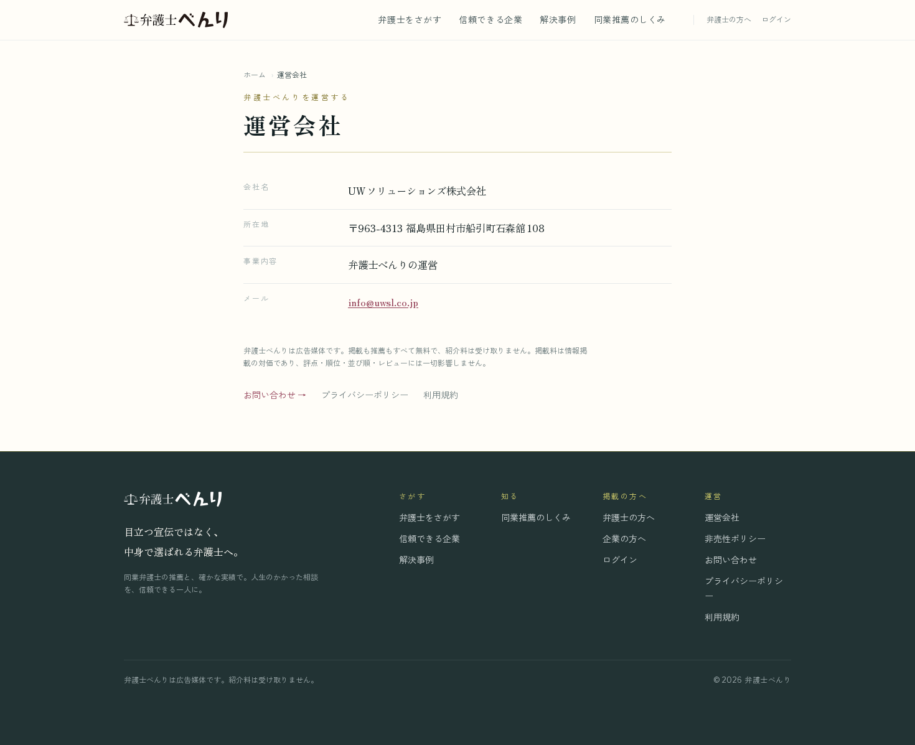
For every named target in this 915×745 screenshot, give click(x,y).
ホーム (254, 75)
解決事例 (558, 19)
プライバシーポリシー (364, 395)
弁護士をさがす (409, 19)
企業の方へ (624, 538)
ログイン (776, 19)
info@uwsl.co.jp (383, 301)
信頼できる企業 (490, 19)
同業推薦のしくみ (630, 19)
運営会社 (722, 517)
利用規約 (440, 395)
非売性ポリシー (735, 538)
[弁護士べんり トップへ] (176, 20)
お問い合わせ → (274, 395)
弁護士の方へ (728, 19)
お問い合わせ (731, 560)
